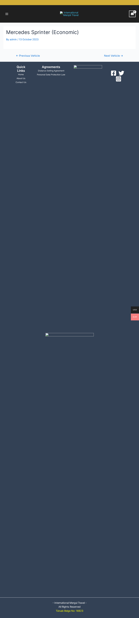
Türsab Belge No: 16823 (69, 610)
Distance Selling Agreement (51, 71)
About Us (21, 78)
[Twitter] (121, 73)
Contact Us (21, 82)
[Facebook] (113, 73)
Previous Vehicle (28, 55)
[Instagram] (118, 79)
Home (21, 74)
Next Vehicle (113, 55)
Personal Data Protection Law (51, 74)
